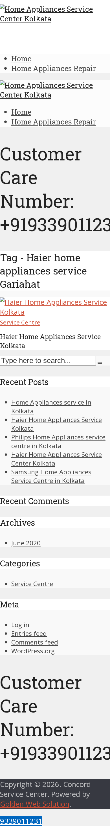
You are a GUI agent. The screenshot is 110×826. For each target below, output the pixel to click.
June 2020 (26, 543)
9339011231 (21, 821)
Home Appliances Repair (53, 68)
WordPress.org (33, 650)
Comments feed (34, 642)
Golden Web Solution (34, 804)
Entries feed (29, 633)
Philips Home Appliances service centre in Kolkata (58, 441)
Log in (20, 624)
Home (21, 58)
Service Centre (20, 322)
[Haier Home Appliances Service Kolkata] (55, 312)
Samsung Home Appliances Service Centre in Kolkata (51, 476)
